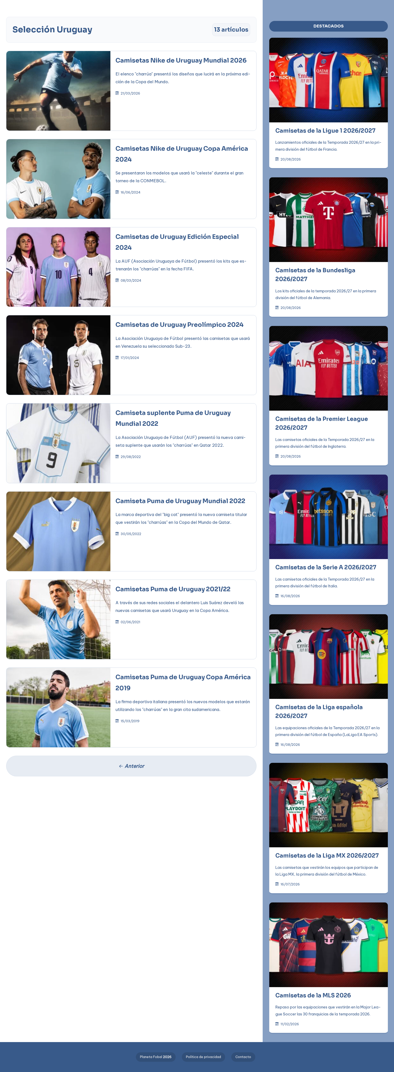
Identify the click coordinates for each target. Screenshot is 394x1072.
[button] (131, 6)
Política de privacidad (203, 1057)
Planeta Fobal (156, 1057)
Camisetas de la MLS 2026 (313, 995)
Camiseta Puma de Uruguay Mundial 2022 (180, 501)
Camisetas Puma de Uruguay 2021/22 (173, 589)
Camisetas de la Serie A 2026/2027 (325, 567)
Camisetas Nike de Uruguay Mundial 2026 (181, 60)
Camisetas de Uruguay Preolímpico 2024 (180, 325)
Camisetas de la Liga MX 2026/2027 (327, 855)
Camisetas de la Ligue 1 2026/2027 (325, 130)
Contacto (243, 1057)
